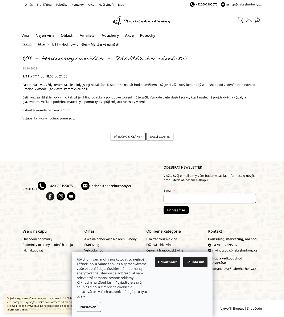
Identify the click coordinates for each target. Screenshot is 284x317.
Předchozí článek (128, 137)
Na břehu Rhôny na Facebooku (50, 196)
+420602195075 (60, 185)
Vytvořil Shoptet (232, 308)
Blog (121, 5)
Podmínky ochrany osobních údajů (47, 244)
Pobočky (61, 5)
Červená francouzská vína (164, 250)
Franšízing (44, 5)
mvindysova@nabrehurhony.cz (234, 250)
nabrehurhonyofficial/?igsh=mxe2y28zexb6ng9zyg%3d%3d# (61, 196)
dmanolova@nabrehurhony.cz (234, 268)
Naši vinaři (106, 5)
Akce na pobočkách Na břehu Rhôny (110, 239)
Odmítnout (167, 262)
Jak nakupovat (32, 250)
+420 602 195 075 (225, 245)
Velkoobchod (93, 250)
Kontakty (77, 5)
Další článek (160, 137)
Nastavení (89, 307)
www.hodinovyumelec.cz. (57, 118)
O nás (29, 5)
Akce (91, 5)
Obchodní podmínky (37, 239)
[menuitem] (25, 35)
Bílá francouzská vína (161, 239)
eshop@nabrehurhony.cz (112, 185)
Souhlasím (195, 262)
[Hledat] (240, 20)
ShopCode (254, 308)
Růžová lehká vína (159, 244)
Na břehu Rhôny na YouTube (71, 196)
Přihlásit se (176, 210)
